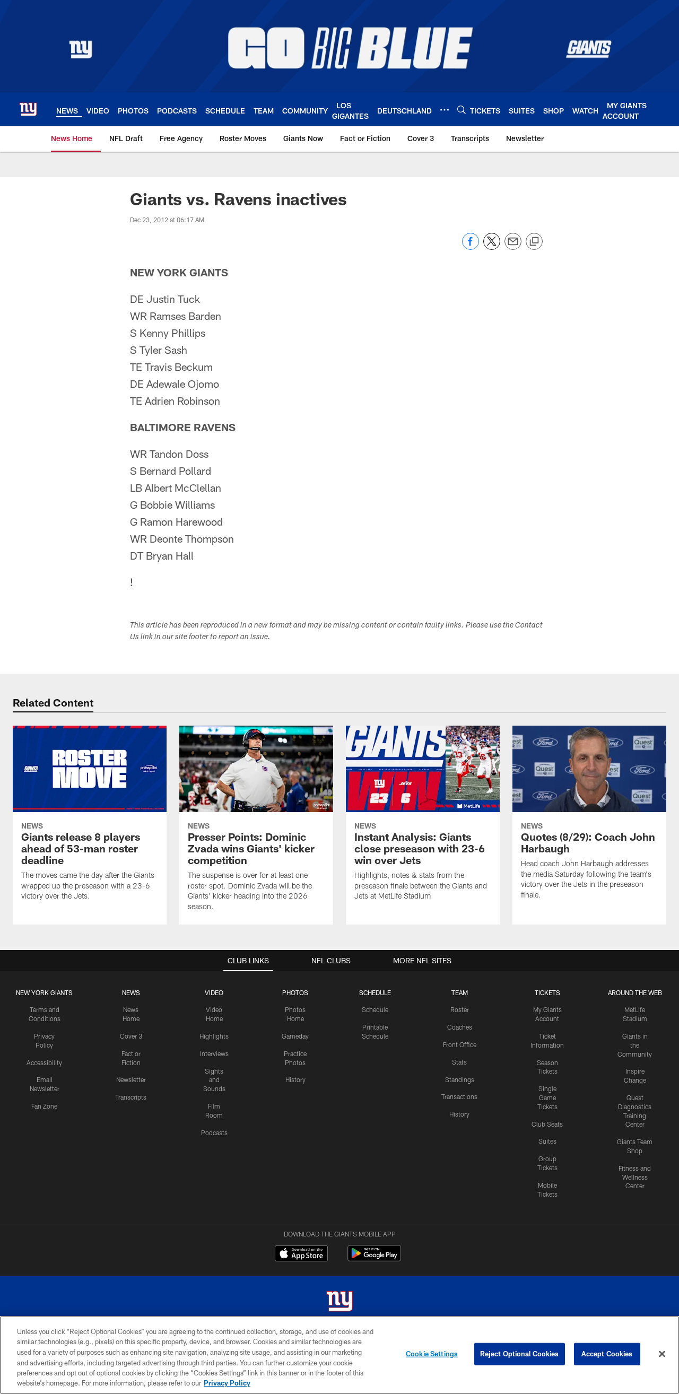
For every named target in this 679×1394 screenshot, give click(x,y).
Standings (459, 1079)
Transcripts (130, 1097)
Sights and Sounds (214, 1080)
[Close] (662, 1354)
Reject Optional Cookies (519, 1353)
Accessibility (44, 1062)
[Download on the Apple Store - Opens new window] (301, 1254)
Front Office (459, 1044)
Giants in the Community (634, 1045)
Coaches (459, 1027)
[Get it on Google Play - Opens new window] (374, 1258)
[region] (339, 1355)
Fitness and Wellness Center (635, 1177)
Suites (547, 1141)
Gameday (295, 1036)
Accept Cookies (607, 1353)
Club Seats (547, 1124)
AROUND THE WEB (635, 992)
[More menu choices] (444, 110)
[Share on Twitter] (491, 246)
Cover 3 (131, 1036)
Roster (459, 1009)
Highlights (214, 1036)
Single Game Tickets (547, 1097)
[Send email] (512, 246)
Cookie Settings (432, 1353)
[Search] (461, 109)
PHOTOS (295, 992)
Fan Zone (44, 1106)
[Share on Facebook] (470, 246)
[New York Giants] (339, 1302)
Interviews (214, 1053)
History (295, 1079)
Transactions (459, 1096)
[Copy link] (534, 242)
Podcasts (214, 1132)
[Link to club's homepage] (28, 109)
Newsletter (131, 1079)
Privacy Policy (227, 1383)
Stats (459, 1062)
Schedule (375, 1009)
